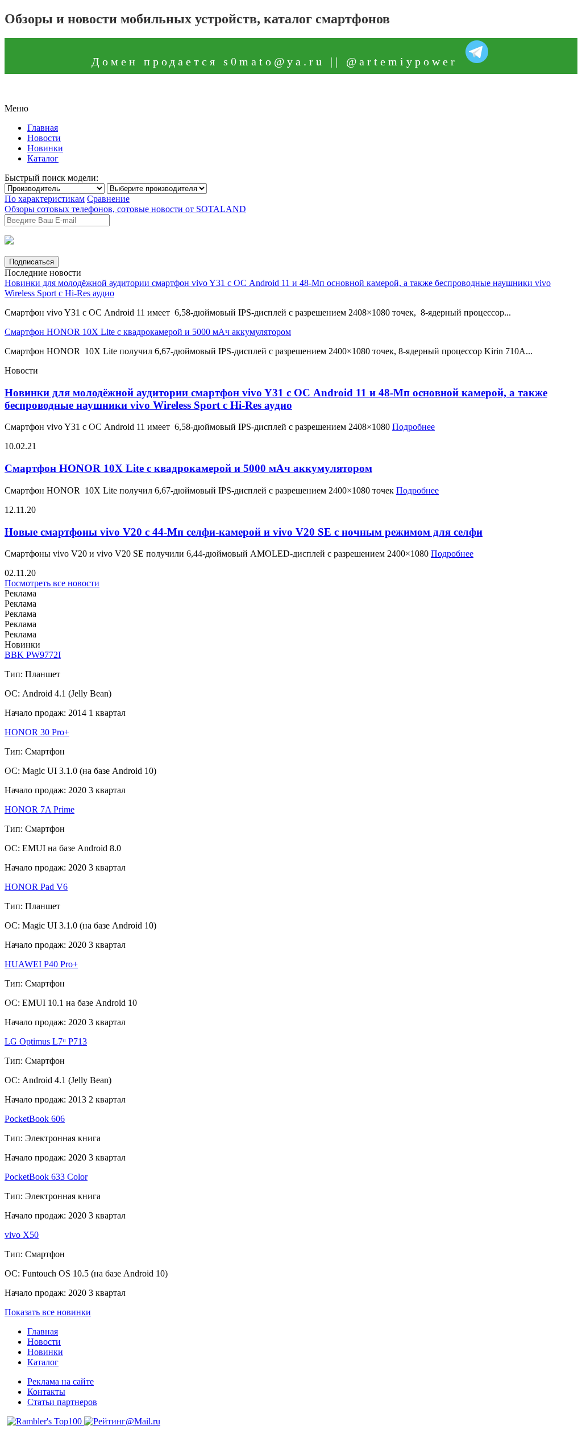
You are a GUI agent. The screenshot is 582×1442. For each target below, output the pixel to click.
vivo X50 (22, 1235)
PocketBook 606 (35, 1119)
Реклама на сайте (60, 1381)
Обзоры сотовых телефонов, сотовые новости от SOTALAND (125, 209)
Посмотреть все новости (52, 583)
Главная (42, 127)
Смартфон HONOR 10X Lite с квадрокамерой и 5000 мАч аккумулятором (148, 332)
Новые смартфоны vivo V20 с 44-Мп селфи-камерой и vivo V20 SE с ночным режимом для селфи (244, 532)
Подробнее (413, 427)
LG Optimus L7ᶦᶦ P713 (46, 1041)
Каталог (43, 158)
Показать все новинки (48, 1312)
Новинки (45, 148)
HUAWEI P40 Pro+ (41, 964)
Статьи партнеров (62, 1402)
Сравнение (108, 199)
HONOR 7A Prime (39, 809)
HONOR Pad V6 (36, 887)
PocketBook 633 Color (46, 1177)
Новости (44, 138)
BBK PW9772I (33, 655)
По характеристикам (45, 199)
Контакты (46, 1392)
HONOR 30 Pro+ (37, 732)
